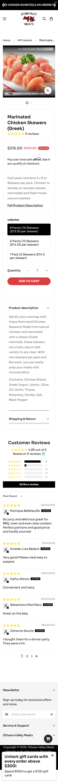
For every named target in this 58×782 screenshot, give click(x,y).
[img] (11, 505)
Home (6, 40)
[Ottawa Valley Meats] (29, 18)
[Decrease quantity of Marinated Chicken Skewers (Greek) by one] (27, 270)
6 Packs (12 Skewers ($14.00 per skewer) (24, 242)
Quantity (13, 270)
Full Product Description (25, 205)
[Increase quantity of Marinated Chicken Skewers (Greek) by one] (46, 270)
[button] (16, 134)
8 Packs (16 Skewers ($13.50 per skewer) (24, 229)
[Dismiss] (52, 755)
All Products (25, 40)
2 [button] (27, 656)
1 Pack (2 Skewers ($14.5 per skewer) (27, 256)
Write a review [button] (29, 484)
